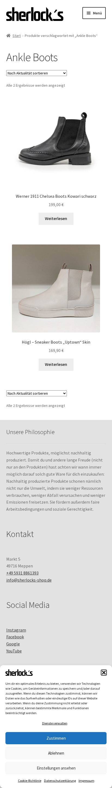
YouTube (14, 651)
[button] (104, 672)
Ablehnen (56, 753)
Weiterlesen (56, 218)
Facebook (15, 636)
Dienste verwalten (54, 723)
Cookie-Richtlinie (29, 780)
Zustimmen (56, 738)
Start (17, 35)
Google (13, 643)
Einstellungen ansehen (56, 768)
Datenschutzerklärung (60, 780)
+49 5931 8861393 (22, 573)
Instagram (16, 630)
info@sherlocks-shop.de (29, 580)
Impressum (86, 780)
